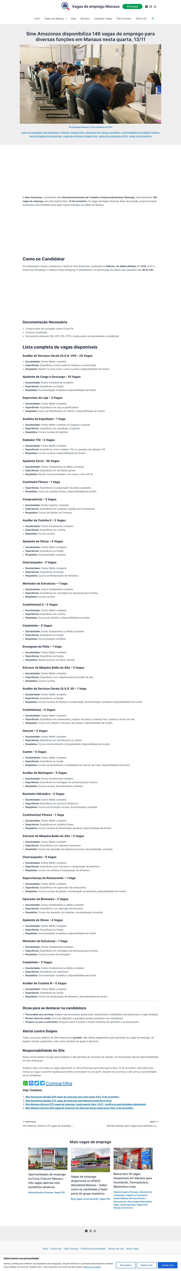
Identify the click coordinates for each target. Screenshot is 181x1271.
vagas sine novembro (140, 136)
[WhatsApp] (155, 6)
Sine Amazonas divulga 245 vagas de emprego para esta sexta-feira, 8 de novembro (72, 1096)
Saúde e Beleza (121, 1198)
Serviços (85, 18)
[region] (90, 1262)
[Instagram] (150, 6)
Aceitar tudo (167, 1265)
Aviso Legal (132, 1248)
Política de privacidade (93, 1248)
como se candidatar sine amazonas (40, 132)
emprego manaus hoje (72, 132)
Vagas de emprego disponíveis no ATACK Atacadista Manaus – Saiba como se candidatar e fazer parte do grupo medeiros (89, 1185)
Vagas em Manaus (54, 18)
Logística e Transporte (136, 1195)
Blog (73, 18)
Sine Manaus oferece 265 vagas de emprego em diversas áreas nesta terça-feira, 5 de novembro (79, 1108)
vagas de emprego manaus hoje (80, 136)
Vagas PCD (59, 1192)
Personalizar (126, 1265)
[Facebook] (146, 6)
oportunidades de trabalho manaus (140, 132)
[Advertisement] (90, 174)
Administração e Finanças (40, 1192)
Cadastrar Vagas (103, 18)
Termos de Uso (116, 1248)
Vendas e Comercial (123, 1208)
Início (37, 18)
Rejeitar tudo (147, 1265)
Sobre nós (141, 18)
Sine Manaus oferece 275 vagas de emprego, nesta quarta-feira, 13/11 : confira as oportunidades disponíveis (85, 1104)
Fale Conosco (124, 18)
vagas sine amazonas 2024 (113, 136)
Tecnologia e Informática (139, 1201)
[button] (132, 6)
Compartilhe (59, 1083)
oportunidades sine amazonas (45, 136)
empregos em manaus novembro (102, 132)
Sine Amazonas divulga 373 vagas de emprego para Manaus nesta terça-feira (68, 1100)
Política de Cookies (92, 1267)
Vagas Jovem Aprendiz (87, 1199)
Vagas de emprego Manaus (96, 6)
